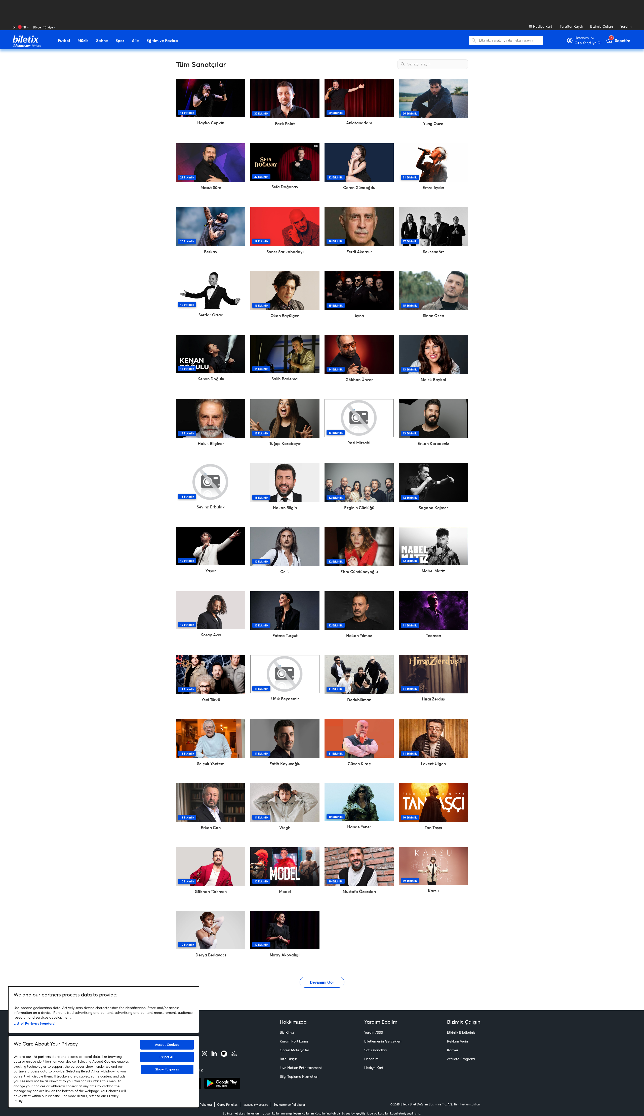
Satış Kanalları (375, 1050)
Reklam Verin (457, 1041)
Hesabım (371, 1058)
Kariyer (452, 1050)
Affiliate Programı (461, 1058)
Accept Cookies (167, 1044)
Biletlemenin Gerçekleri (382, 1041)
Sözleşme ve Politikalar (289, 1104)
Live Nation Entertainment (301, 1067)
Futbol (64, 40)
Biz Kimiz (287, 1032)
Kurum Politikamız (294, 1041)
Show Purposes (167, 1069)
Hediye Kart (542, 26)
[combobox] (509, 40)
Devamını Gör (322, 982)
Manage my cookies (256, 1104)
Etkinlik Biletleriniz (461, 1032)
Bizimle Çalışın (601, 26)
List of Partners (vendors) (34, 1023)
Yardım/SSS (373, 1032)
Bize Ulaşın (288, 1058)
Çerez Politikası (227, 1104)
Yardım (625, 26)
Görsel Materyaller (294, 1050)
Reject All (166, 1057)
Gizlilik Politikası (201, 1104)
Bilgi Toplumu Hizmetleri (299, 1076)
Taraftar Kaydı (571, 26)
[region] (103, 1047)
